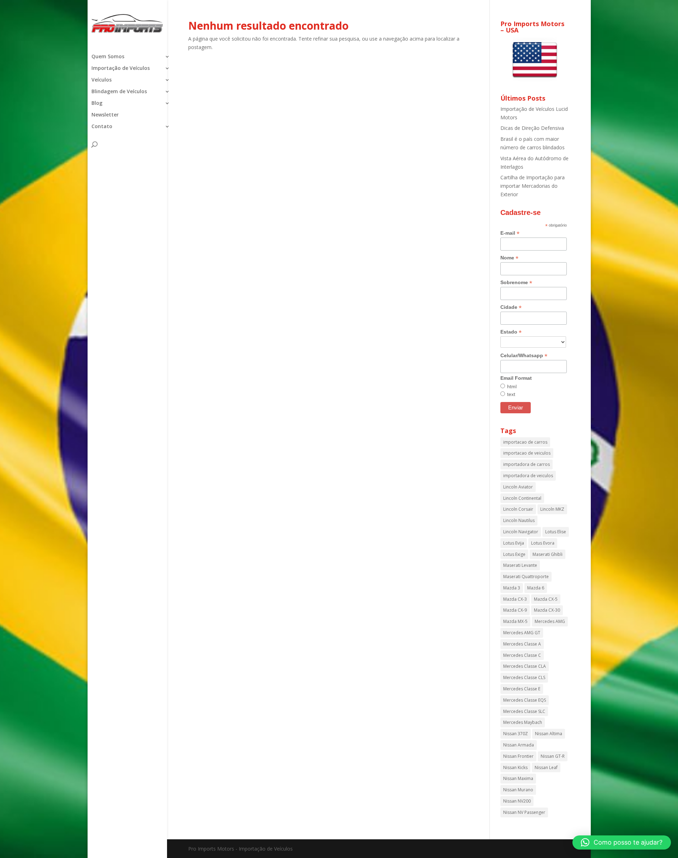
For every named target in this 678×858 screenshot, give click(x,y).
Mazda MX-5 (515, 621)
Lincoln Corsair (518, 509)
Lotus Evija (513, 543)
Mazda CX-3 (515, 599)
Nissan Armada (518, 745)
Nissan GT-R (553, 756)
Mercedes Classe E (521, 689)
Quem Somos (107, 57)
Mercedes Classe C (522, 655)
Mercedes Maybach (522, 722)
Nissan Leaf (546, 767)
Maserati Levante (520, 565)
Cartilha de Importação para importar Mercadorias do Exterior (532, 186)
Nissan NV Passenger (524, 812)
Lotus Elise (555, 532)
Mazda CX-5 (546, 599)
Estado (511, 332)
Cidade (511, 307)
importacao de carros (525, 442)
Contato (101, 127)
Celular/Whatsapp (523, 355)
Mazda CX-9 (515, 610)
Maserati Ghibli (548, 554)
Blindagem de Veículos (119, 92)
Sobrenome (516, 282)
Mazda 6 (535, 588)
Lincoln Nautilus (519, 520)
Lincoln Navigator (520, 532)
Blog (96, 103)
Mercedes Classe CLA (524, 666)
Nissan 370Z (515, 734)
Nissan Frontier (518, 756)
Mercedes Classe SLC (524, 711)
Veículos (101, 80)
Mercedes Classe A (522, 644)
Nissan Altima (548, 734)
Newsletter (105, 115)
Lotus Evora (542, 543)
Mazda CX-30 (547, 610)
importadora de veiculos (528, 476)
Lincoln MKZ (552, 509)
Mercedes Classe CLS (524, 677)
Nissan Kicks (515, 767)
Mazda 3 (511, 588)
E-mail (509, 233)
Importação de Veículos (120, 68)
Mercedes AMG (550, 621)
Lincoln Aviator (518, 487)
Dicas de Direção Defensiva (532, 128)
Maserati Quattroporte (526, 577)
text (511, 394)
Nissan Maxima (518, 778)
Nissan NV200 (517, 801)
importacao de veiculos (527, 453)
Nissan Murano (518, 790)
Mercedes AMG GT (521, 633)
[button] (621, 842)
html (512, 386)
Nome (509, 257)
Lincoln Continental (522, 498)
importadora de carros (526, 464)
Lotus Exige (514, 554)
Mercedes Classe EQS (524, 700)
